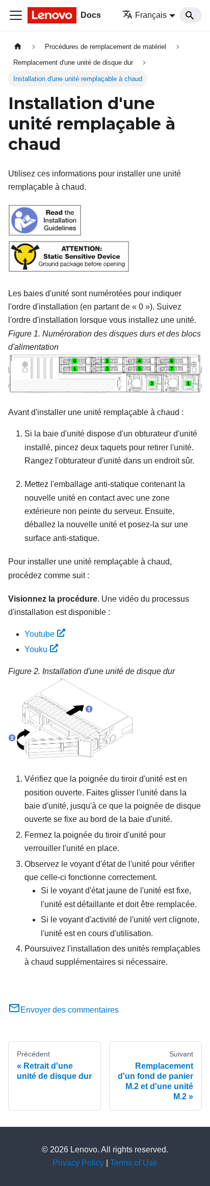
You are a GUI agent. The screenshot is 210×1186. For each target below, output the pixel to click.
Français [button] (151, 15)
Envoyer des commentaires (69, 1009)
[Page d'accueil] (18, 47)
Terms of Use (134, 1162)
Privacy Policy (78, 1162)
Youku (35, 649)
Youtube (39, 634)
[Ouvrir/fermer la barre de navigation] (15, 15)
